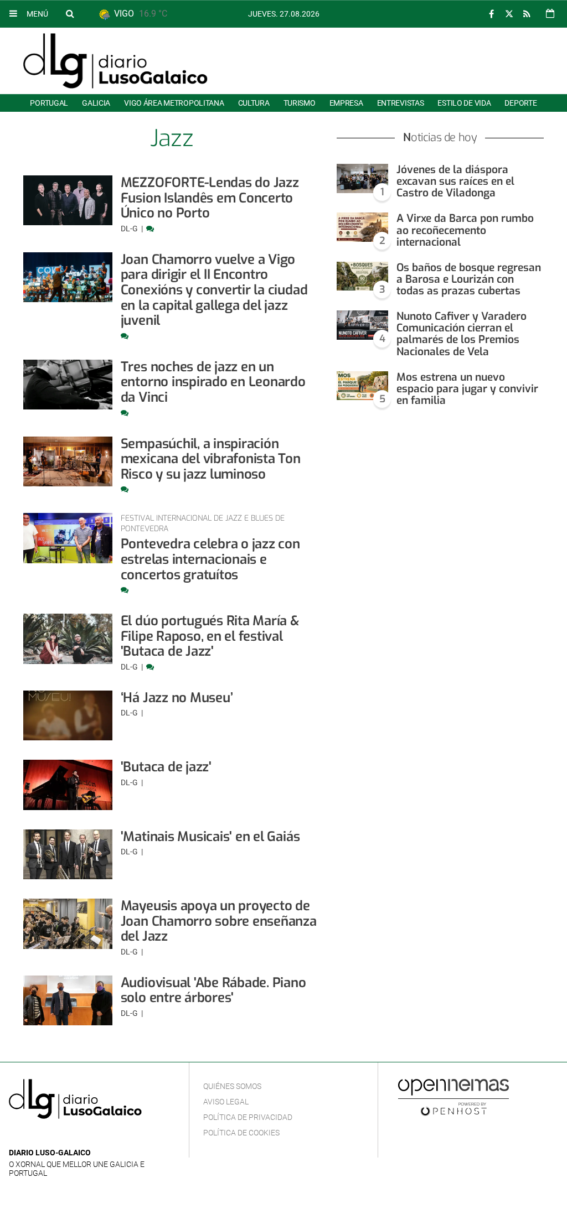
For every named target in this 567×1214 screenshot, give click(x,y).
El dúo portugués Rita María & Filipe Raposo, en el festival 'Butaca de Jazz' (210, 636)
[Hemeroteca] (550, 13)
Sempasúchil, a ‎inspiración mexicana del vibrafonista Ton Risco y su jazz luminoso (211, 459)
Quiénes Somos (232, 1086)
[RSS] (526, 14)
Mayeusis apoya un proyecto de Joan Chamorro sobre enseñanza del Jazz (219, 921)
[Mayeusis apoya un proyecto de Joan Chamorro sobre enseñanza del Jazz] (67, 923)
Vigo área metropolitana (174, 102)
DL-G (130, 228)
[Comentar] (150, 228)
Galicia (96, 102)
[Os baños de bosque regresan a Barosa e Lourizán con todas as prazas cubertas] (363, 276)
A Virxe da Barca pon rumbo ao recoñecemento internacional (465, 229)
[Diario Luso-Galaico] (115, 61)
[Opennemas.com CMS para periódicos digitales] (453, 1097)
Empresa (346, 102)
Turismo (300, 102)
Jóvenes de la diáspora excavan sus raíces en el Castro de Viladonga (455, 181)
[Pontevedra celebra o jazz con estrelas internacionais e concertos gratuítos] (67, 538)
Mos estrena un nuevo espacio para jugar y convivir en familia (467, 388)
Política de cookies (241, 1132)
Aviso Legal (226, 1101)
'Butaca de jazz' (166, 767)
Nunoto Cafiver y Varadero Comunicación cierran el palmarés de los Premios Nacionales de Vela (461, 333)
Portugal (49, 102)
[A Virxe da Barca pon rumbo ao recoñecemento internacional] (363, 227)
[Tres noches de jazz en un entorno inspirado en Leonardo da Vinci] (67, 384)
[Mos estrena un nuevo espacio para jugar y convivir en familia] (363, 386)
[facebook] (491, 14)
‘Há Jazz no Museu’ (177, 698)
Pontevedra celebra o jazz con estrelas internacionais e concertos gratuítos (210, 559)
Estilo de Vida (464, 102)
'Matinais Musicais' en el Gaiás (210, 836)
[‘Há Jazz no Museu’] (67, 715)
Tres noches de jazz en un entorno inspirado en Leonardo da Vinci (213, 382)
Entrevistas (400, 102)
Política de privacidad (247, 1117)
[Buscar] (69, 13)
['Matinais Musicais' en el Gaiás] (67, 854)
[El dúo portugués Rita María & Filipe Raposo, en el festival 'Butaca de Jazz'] (67, 638)
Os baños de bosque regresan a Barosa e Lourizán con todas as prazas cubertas (468, 279)
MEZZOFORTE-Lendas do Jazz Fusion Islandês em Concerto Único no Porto (210, 198)
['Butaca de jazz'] (67, 785)
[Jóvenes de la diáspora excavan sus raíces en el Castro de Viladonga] (363, 178)
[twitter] (509, 14)
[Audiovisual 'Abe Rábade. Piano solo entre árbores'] (67, 1000)
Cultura (254, 102)
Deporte (520, 102)
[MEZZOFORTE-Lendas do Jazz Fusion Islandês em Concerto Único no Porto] (67, 200)
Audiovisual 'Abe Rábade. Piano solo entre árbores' (213, 990)
